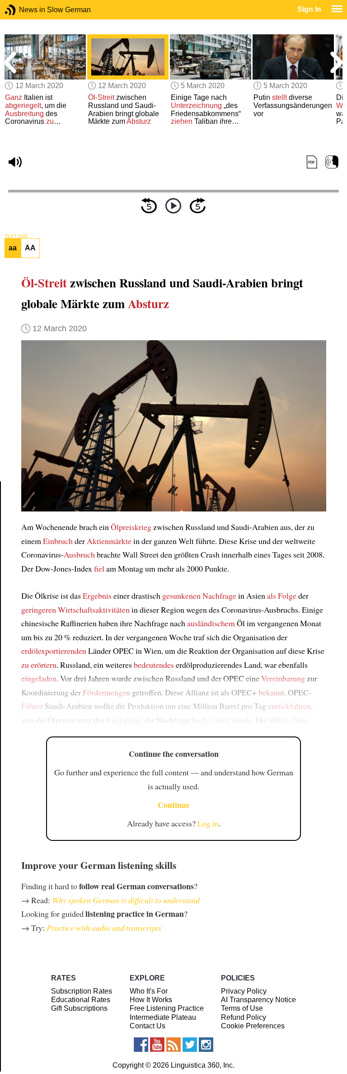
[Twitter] (190, 1044)
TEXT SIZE (16, 236)
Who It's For (149, 991)
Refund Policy (243, 1017)
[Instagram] (206, 1044)
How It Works (151, 1000)
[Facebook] (141, 1044)
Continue (174, 805)
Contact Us (147, 1026)
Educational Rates (80, 1000)
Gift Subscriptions (79, 1008)
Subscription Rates (81, 991)
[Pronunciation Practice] (332, 162)
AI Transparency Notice (258, 1000)
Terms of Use (242, 1008)
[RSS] (173, 1044)
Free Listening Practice (167, 1008)
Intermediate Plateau (163, 1017)
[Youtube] (157, 1044)
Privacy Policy (244, 991)
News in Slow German (23, 10)
